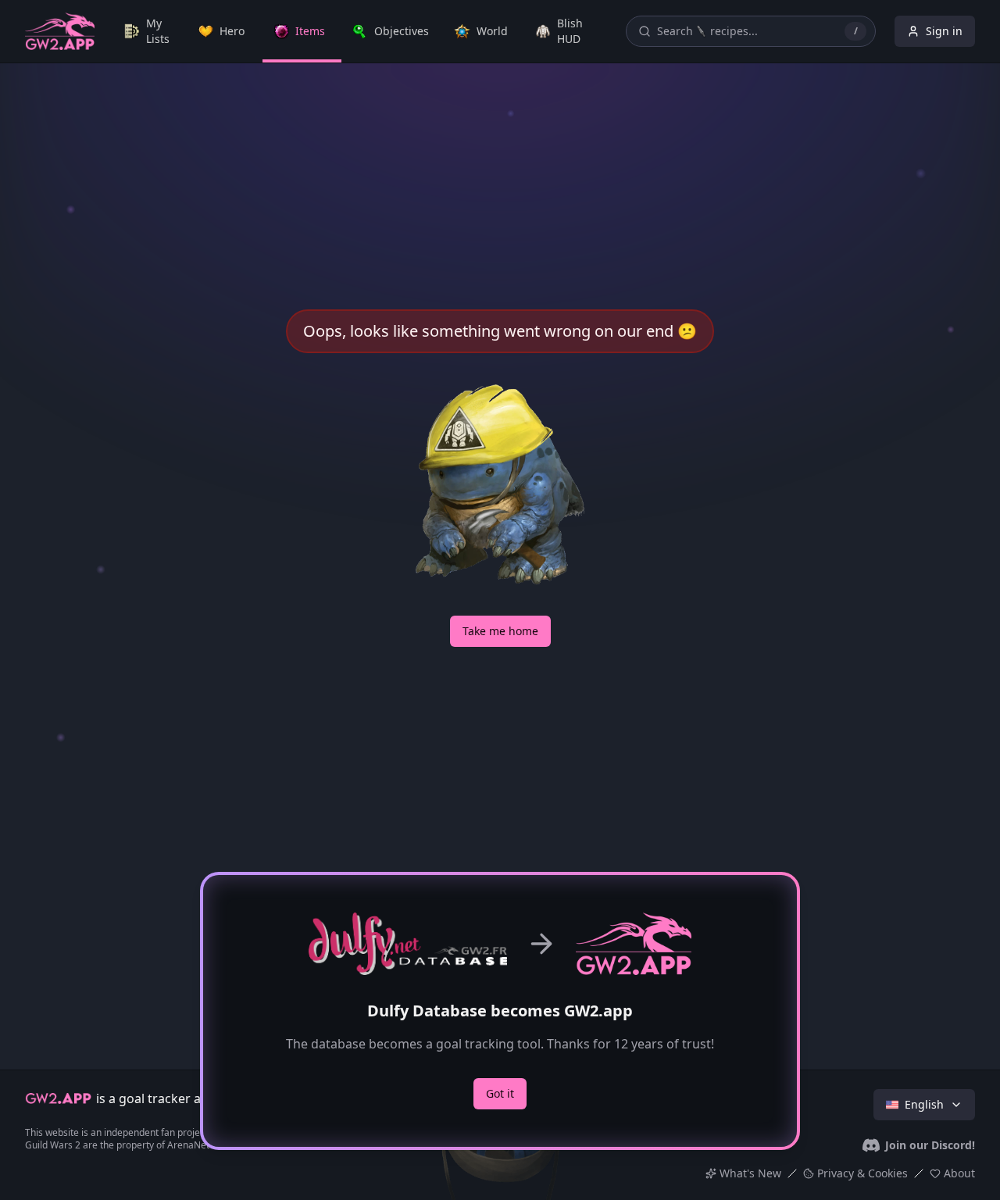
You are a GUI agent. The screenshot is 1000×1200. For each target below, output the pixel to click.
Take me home (500, 630)
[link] (150, 31)
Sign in (944, 30)
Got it (500, 1093)
